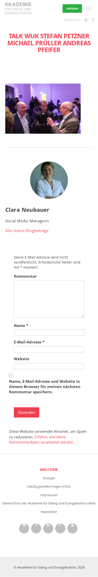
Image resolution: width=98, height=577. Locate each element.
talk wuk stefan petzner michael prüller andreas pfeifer (49, 43)
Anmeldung (72, 20)
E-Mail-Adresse (29, 341)
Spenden (72, 8)
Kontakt (49, 478)
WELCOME (49, 469)
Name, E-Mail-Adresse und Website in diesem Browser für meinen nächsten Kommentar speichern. (44, 387)
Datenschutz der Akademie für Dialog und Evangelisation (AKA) (48, 503)
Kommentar (25, 276)
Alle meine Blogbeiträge (27, 230)
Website (21, 358)
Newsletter (49, 511)
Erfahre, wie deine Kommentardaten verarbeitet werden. (41, 439)
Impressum (49, 495)
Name (21, 325)
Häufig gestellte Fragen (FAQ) (49, 486)
